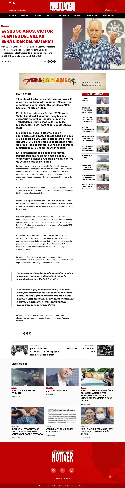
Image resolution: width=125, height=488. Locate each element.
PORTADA (12, 15)
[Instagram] (71, 470)
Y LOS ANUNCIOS (109, 15)
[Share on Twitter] (48, 61)
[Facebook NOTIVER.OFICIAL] (53, 470)
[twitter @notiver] (62, 470)
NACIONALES (64, 15)
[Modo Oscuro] (14, 3)
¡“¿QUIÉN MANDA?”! (56, 390)
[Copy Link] (54, 61)
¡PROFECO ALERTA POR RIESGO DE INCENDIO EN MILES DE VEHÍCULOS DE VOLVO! (88, 179)
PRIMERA (24, 15)
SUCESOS (50, 15)
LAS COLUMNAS (92, 15)
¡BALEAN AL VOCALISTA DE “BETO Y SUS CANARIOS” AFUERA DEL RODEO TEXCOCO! (27, 431)
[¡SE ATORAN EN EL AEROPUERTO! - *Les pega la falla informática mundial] (19, 350)
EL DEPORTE (37, 15)
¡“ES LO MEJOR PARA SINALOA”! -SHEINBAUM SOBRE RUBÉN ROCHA (97, 431)
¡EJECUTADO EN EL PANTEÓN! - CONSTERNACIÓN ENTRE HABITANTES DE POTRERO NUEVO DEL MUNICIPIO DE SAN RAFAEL (97, 395)
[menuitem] (62, 478)
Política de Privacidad (62, 478)
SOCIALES (77, 15)
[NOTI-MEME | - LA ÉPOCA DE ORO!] (105, 350)
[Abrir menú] (10, 3)
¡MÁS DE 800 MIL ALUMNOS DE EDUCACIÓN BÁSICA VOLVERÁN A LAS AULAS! (88, 150)
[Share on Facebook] (51, 61)
